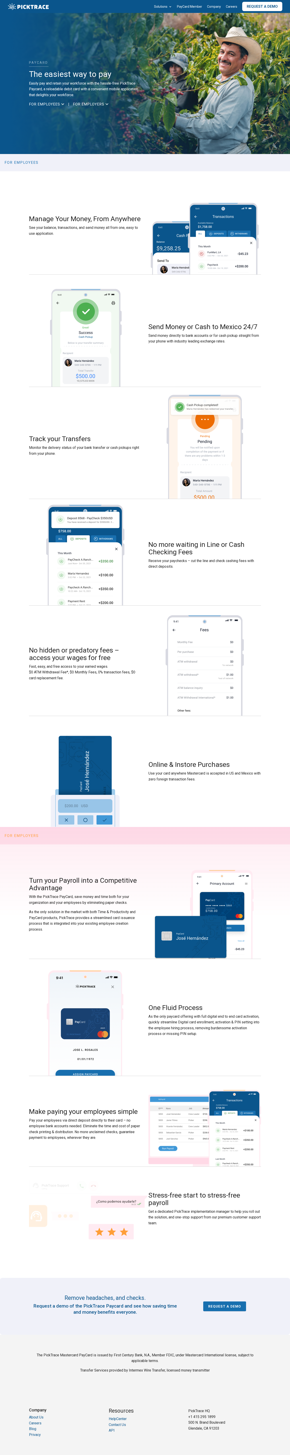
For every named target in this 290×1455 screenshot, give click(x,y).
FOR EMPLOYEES (47, 104)
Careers (231, 6)
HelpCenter (118, 1419)
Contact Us (117, 1425)
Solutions (160, 6)
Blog (32, 1429)
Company (214, 6)
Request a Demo (262, 6)
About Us (36, 1417)
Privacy (35, 1435)
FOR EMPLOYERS (91, 104)
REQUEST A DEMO (224, 1306)
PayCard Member (189, 6)
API (112, 1430)
